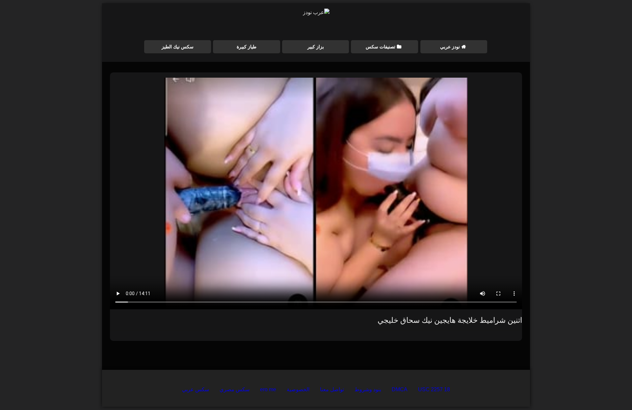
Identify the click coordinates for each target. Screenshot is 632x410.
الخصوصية (298, 389)
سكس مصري (235, 389)
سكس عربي (195, 389)
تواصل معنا (332, 389)
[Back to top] (611, 390)
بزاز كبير (315, 46)
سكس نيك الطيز (178, 46)
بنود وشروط (368, 389)
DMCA (400, 389)
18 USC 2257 (434, 389)
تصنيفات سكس (380, 46)
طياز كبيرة (246, 46)
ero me (268, 389)
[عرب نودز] (316, 12)
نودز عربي (450, 46)
